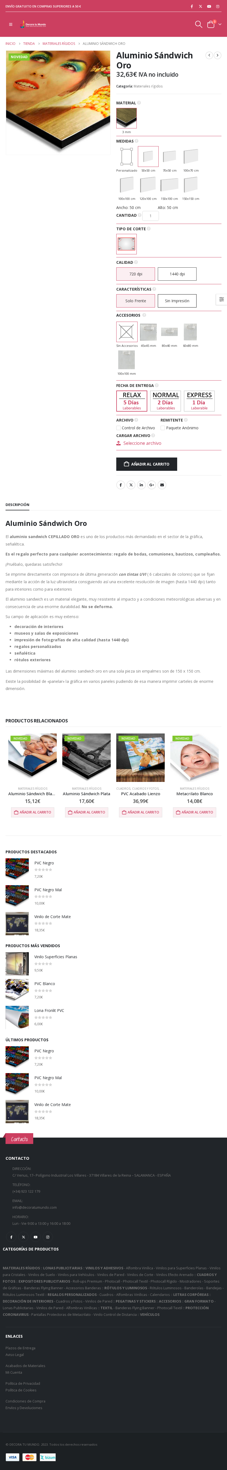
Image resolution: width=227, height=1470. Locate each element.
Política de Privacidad (23, 1383)
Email (162, 484)
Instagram (48, 1237)
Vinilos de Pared (110, 1274)
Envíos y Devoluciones (24, 1408)
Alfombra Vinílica (139, 1268)
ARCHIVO (124, 420)
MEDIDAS (125, 141)
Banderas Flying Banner (43, 1288)
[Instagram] (217, 6)
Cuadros (123, 788)
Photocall (112, 1281)
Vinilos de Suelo (41, 1274)
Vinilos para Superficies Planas (181, 1268)
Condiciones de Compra (25, 1401)
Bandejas (214, 1288)
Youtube (35, 1237)
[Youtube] (209, 6)
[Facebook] (191, 6)
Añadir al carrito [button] (35, 812)
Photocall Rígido (164, 1281)
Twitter (23, 1237)
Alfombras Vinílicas (131, 1294)
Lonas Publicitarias (18, 1308)
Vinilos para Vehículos (76, 1274)
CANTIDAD (126, 215)
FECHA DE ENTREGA (135, 385)
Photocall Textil (135, 1281)
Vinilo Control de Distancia (115, 1314)
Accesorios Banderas (83, 1288)
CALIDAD (124, 262)
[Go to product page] (17, 870)
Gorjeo (131, 484)
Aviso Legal (15, 1354)
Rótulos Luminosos (166, 1288)
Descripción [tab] (17, 504)
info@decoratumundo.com (34, 1207)
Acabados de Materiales (25, 1365)
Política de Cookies (21, 1390)
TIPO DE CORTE (131, 228)
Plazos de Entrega (20, 1348)
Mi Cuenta (14, 1372)
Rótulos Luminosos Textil (23, 1294)
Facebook (120, 484)
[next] (217, 55)
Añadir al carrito (150, 464)
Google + (151, 484)
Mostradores (190, 1281)
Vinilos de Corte (140, 1274)
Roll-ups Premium (87, 1281)
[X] (200, 6)
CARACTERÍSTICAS (133, 289)
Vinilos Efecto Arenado (175, 1274)
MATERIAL (126, 102)
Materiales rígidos (148, 86)
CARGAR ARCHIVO (133, 435)
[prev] (209, 55)
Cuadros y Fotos (145, 788)
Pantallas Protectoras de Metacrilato (61, 1314)
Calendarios (160, 1294)
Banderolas (193, 1288)
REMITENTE (172, 420)
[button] (11, 24)
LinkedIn (141, 484)
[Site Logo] (33, 24)
